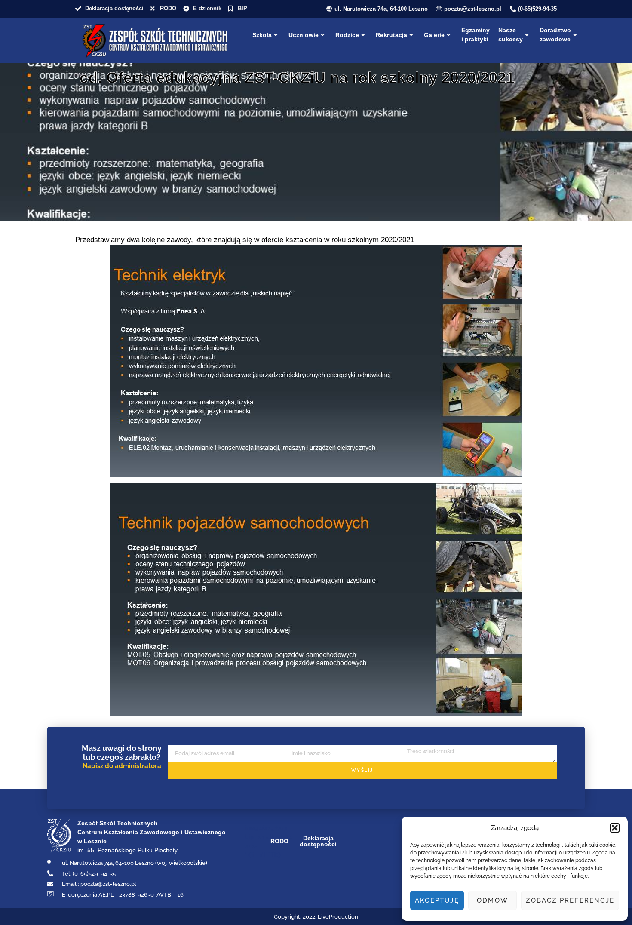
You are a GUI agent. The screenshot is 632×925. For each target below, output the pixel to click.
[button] (615, 828)
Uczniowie (303, 34)
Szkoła (262, 34)
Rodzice (347, 34)
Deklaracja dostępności (318, 841)
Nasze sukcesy (510, 35)
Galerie (434, 34)
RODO (279, 841)
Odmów (492, 900)
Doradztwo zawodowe (555, 35)
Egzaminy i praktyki (475, 35)
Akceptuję (437, 900)
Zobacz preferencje (570, 900)
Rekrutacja (391, 34)
